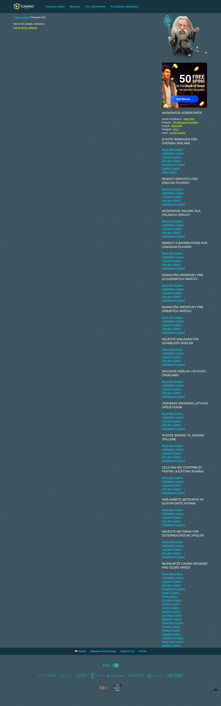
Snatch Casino (171, 168)
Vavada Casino (171, 634)
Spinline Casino (171, 645)
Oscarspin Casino (172, 622)
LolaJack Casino (172, 157)
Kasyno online (55, 6)
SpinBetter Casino (173, 153)
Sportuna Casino (172, 615)
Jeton (176, 129)
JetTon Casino (170, 607)
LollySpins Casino (172, 637)
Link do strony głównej (25, 27)
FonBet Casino (171, 604)
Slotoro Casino (171, 626)
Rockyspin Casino (173, 641)
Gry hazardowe (95, 6)
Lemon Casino (177, 133)
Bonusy (75, 6)
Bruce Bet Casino (172, 149)
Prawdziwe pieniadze (124, 6)
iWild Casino (169, 172)
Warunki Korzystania (103, 651)
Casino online (21, 17)
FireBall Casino (171, 630)
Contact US (127, 651)
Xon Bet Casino (171, 160)
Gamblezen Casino (173, 164)
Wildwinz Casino (172, 619)
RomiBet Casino (171, 600)
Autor (142, 651)
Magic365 (189, 119)
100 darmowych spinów (185, 122)
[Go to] (184, 84)
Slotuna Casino (171, 611)
